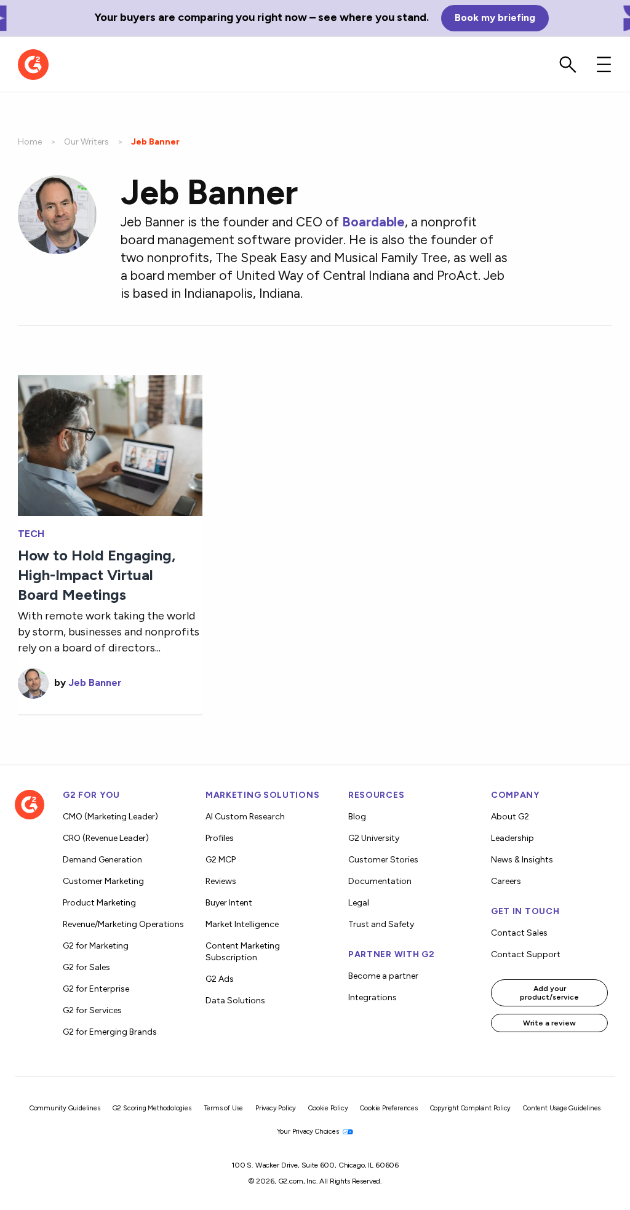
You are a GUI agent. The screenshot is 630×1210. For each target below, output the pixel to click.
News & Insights (522, 859)
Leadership (512, 838)
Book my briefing (495, 17)
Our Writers (86, 142)
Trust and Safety (381, 924)
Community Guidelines (65, 1108)
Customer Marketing (103, 881)
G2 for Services (92, 1010)
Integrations (372, 997)
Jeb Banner (95, 682)
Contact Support (525, 954)
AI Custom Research (245, 816)
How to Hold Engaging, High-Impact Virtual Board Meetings (96, 574)
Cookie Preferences (388, 1108)
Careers (506, 881)
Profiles (219, 838)
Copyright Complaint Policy (470, 1108)
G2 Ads (219, 979)
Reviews (220, 881)
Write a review (549, 1023)
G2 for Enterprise (96, 989)
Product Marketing (99, 903)
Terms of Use (224, 1108)
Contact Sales (519, 933)
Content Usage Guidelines (561, 1108)
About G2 (510, 816)
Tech (31, 533)
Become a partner (383, 976)
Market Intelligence (242, 924)
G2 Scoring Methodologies (152, 1108)
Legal (358, 903)
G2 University (373, 838)
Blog (357, 816)
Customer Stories (383, 859)
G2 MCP (220, 859)
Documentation (380, 881)
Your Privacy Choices (309, 1132)
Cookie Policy (328, 1108)
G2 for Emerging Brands (110, 1032)
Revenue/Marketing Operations (123, 924)
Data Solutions (235, 1000)
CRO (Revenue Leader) (106, 838)
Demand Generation (102, 859)
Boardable (373, 221)
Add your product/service (549, 992)
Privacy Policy (275, 1108)
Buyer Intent (228, 903)
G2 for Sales (86, 967)
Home (30, 142)
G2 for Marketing (96, 946)
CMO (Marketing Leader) (110, 816)
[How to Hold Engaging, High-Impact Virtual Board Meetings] (110, 444)
